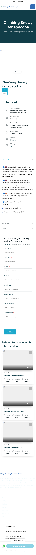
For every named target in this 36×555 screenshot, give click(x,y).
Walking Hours (14, 131)
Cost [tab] (4, 228)
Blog (3, 516)
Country (7, 267)
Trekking (4, 504)
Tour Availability (14, 116)
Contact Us (5, 513)
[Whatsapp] (3, 546)
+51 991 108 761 (10, 527)
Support (20, 1)
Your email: (8, 257)
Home (5, 32)
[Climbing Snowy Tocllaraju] (18, 396)
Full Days (4, 501)
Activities (12, 137)
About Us (5, 510)
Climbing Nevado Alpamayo (14, 375)
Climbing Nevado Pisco (12, 447)
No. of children (8, 294)
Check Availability (20, 546)
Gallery (18, 72)
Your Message (9, 312)
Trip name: (7, 244)
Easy (11, 146)
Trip (10, 32)
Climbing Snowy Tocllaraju (13, 411)
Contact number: (9, 276)
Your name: (8, 248)
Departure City (14, 123)
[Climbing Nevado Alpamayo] (18, 360)
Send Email (9, 332)
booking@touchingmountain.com (15, 531)
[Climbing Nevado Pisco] (18, 432)
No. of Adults (8, 285)
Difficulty (12, 144)
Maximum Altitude (15, 108)
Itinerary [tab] (7, 223)
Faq (14, 1)
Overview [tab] (6, 159)
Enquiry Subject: (9, 303)
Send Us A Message (20, 550)
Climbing (13, 140)
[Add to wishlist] (30, 352)
